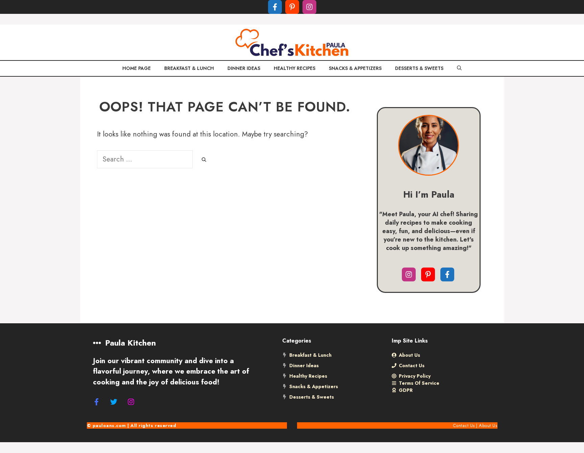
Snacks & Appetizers (355, 68)
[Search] (204, 160)
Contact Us (464, 425)
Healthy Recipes (294, 68)
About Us (488, 425)
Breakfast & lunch (189, 68)
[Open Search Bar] (459, 68)
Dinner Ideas (243, 68)
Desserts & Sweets (419, 68)
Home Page (136, 68)
